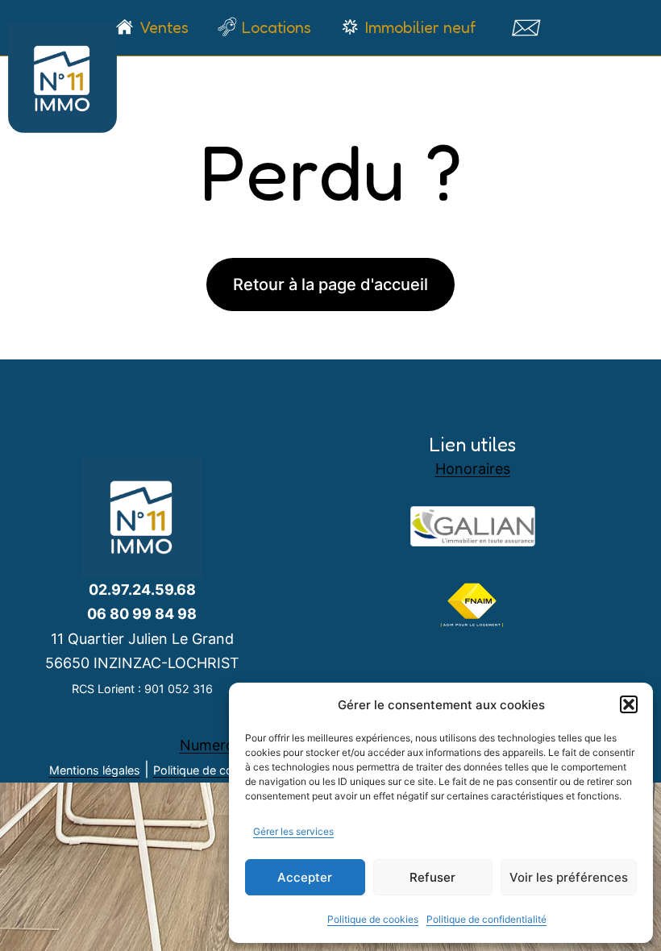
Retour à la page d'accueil (330, 284)
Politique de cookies (372, 919)
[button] (629, 704)
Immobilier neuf (420, 27)
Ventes (164, 27)
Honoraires (472, 468)
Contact (525, 27)
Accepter (304, 877)
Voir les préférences (568, 877)
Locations (276, 27)
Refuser (432, 877)
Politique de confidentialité (486, 919)
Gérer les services (293, 831)
